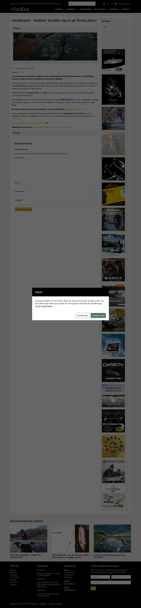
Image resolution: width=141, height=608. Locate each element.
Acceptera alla (98, 315)
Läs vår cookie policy (43, 306)
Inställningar (82, 315)
